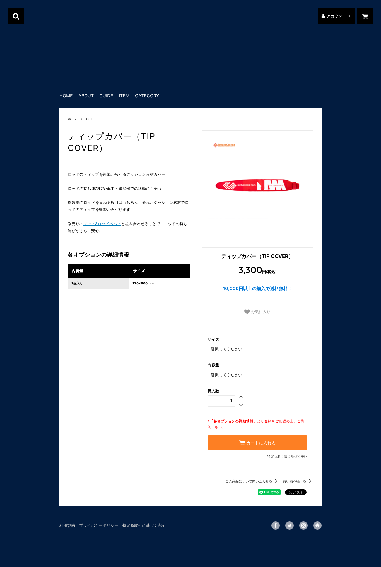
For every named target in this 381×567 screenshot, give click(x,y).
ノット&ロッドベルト (102, 223)
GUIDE (106, 95)
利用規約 (67, 525)
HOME (66, 95)
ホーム (73, 119)
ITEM (124, 95)
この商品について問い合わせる (249, 481)
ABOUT (86, 95)
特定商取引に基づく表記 (143, 525)
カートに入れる (260, 442)
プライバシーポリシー (98, 525)
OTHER (92, 119)
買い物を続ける (295, 481)
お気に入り (260, 312)
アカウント (336, 16)
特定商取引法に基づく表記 (287, 456)
